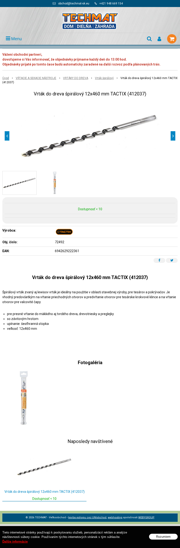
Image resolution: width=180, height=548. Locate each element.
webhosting (115, 517)
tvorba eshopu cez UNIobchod (87, 517)
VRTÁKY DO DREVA (75, 78)
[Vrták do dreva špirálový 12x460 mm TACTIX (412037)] (90, 136)
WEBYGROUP (146, 517)
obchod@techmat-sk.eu (73, 3)
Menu (16, 38)
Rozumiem (163, 536)
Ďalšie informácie (15, 541)
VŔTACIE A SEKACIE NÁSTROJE (36, 78)
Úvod (5, 78)
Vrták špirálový (104, 78)
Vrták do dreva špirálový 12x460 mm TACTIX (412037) (44, 492)
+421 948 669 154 (111, 3)
